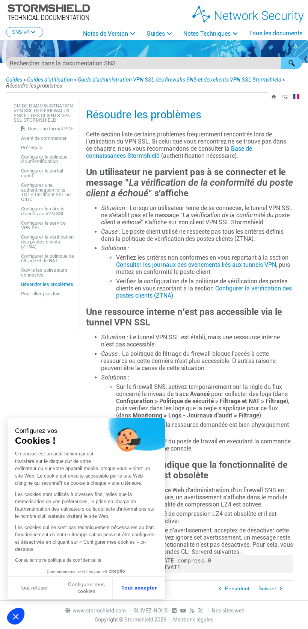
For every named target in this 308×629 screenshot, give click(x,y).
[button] (291, 63)
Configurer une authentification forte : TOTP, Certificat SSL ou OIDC (46, 192)
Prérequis (31, 147)
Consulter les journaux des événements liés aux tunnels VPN (196, 264)
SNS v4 (20, 32)
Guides (155, 33)
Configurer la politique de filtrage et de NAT (47, 258)
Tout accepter (139, 588)
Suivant (267, 588)
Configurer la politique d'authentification (44, 159)
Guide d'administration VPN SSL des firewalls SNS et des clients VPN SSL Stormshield (179, 80)
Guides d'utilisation (50, 80)
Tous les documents (275, 33)
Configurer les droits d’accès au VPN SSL (43, 211)
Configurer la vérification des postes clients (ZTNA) (47, 241)
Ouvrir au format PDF (50, 129)
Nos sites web (228, 611)
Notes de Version (105, 33)
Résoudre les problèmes (47, 284)
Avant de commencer (44, 138)
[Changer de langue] (296, 96)
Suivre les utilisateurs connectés (44, 272)
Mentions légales (193, 620)
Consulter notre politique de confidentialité (58, 560)
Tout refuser (34, 588)
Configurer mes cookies (86, 587)
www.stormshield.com (99, 611)
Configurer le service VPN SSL (43, 225)
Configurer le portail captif (42, 173)
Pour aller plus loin (40, 293)
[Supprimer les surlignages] (285, 96)
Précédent (237, 588)
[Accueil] (274, 96)
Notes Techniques (207, 33)
